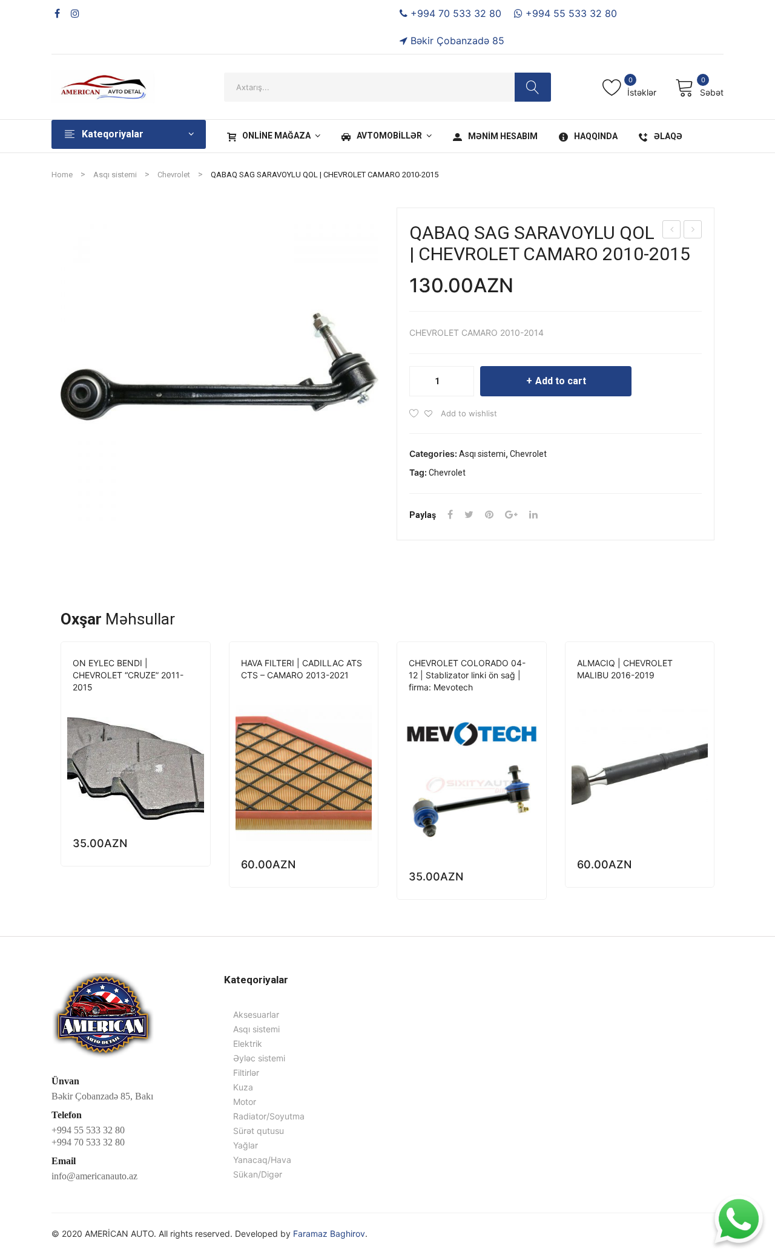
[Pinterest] (489, 514)
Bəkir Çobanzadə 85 (455, 40)
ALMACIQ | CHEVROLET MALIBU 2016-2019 (625, 669)
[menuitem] (272, 136)
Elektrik (247, 1043)
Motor (244, 1101)
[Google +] (511, 514)
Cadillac (259, 691)
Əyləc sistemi (149, 704)
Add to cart (560, 381)
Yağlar (245, 1145)
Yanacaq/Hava (262, 1160)
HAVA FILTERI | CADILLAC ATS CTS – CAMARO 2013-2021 (301, 669)
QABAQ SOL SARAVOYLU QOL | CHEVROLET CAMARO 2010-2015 (693, 230)
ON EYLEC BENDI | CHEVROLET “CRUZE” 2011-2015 (128, 675)
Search (533, 87)
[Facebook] (57, 13)
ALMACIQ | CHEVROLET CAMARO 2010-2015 (672, 230)
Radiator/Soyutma (269, 1116)
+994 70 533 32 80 (454, 13)
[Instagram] (75, 13)
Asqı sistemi (115, 174)
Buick (588, 691)
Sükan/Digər (678, 691)
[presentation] (60, 770)
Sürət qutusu (258, 1130)
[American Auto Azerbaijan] (102, 85)
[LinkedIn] (533, 514)
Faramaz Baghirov (329, 1233)
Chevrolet (173, 174)
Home (62, 174)
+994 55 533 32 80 (570, 13)
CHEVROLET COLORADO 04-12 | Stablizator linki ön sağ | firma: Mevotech (467, 675)
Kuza (243, 1087)
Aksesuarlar (256, 1014)
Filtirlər (349, 691)
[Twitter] (468, 514)
